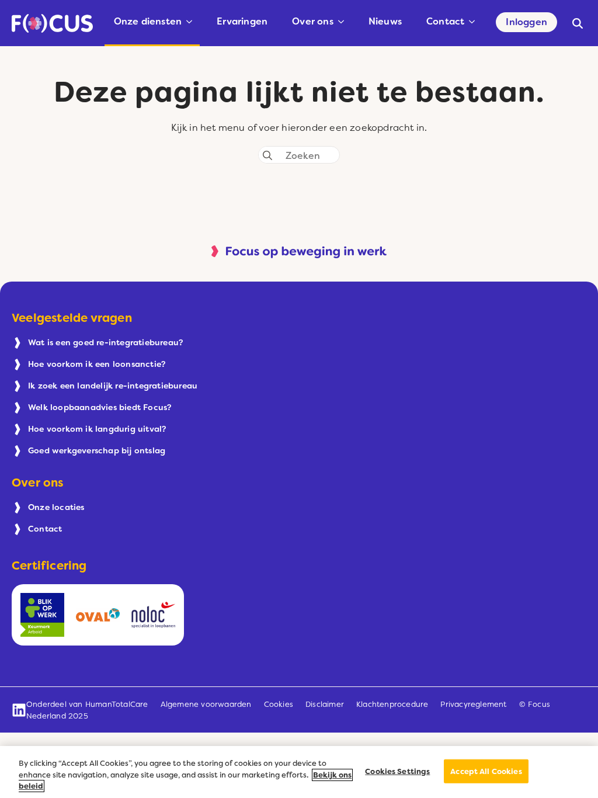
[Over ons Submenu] (343, 22)
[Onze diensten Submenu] (191, 22)
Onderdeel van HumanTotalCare (87, 704)
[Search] (267, 155)
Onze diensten (148, 21)
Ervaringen (242, 21)
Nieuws (385, 21)
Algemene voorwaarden (206, 704)
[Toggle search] (577, 23)
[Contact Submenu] (474, 22)
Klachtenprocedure (392, 704)
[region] (299, 772)
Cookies (278, 704)
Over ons (312, 21)
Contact (445, 21)
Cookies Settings (397, 771)
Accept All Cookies (485, 771)
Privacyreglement (473, 704)
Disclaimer (324, 704)
